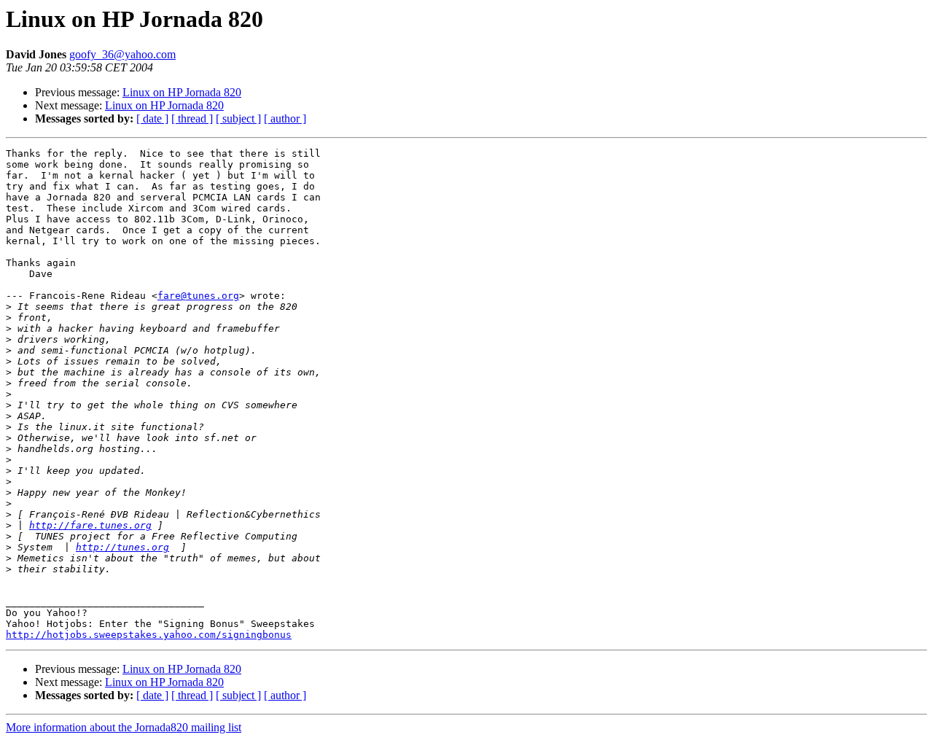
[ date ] (152, 118)
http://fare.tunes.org (90, 525)
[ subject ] (238, 118)
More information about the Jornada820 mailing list (123, 727)
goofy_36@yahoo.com (122, 54)
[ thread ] (192, 118)
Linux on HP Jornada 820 (181, 92)
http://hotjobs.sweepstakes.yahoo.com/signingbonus (149, 634)
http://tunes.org (122, 547)
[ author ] (285, 118)
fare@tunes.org (198, 295)
